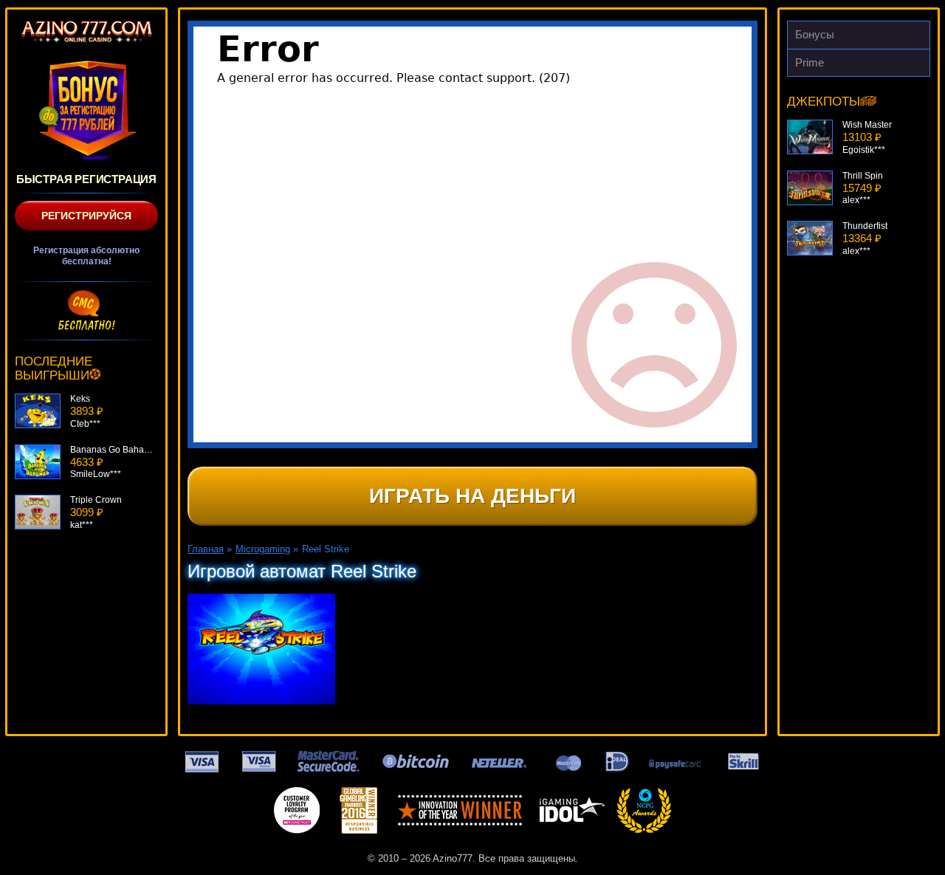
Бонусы (814, 34)
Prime (809, 62)
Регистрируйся (86, 216)
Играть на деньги (472, 495)
